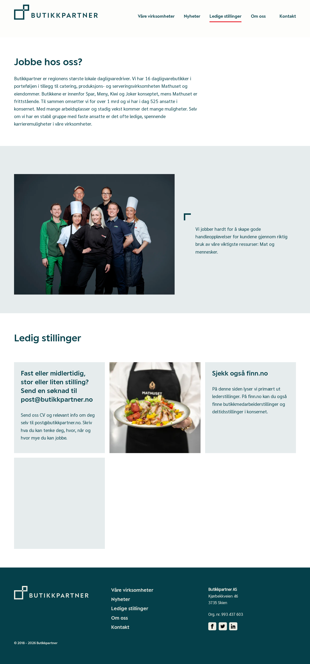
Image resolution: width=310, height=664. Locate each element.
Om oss (119, 618)
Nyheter (120, 599)
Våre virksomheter (132, 590)
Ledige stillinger (129, 608)
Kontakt (120, 627)
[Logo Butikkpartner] (56, 12)
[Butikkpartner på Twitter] (223, 626)
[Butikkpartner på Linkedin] (233, 626)
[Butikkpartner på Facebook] (212, 626)
